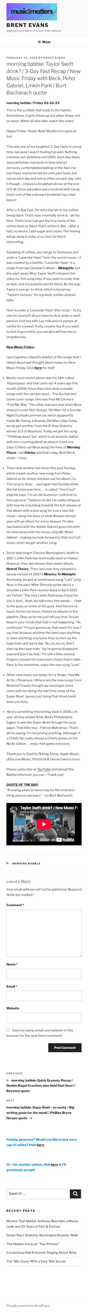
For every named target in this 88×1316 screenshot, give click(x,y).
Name (12, 964)
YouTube (44, 769)
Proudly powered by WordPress (27, 1305)
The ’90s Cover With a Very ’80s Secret (36, 1261)
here (38, 368)
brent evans (27, 25)
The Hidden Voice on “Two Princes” (32, 1244)
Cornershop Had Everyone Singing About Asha (41, 1253)
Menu (46, 42)
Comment (15, 905)
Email (11, 986)
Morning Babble (26, 863)
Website (12, 1008)
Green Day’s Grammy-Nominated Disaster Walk (42, 1235)
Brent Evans (54, 57)
